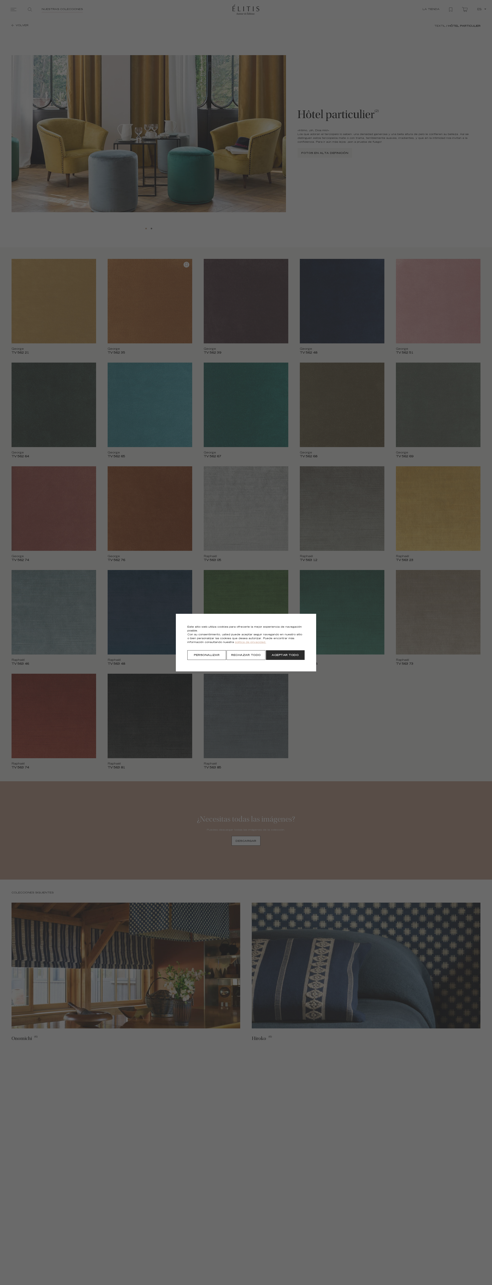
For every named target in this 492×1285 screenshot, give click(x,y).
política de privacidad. (250, 642)
